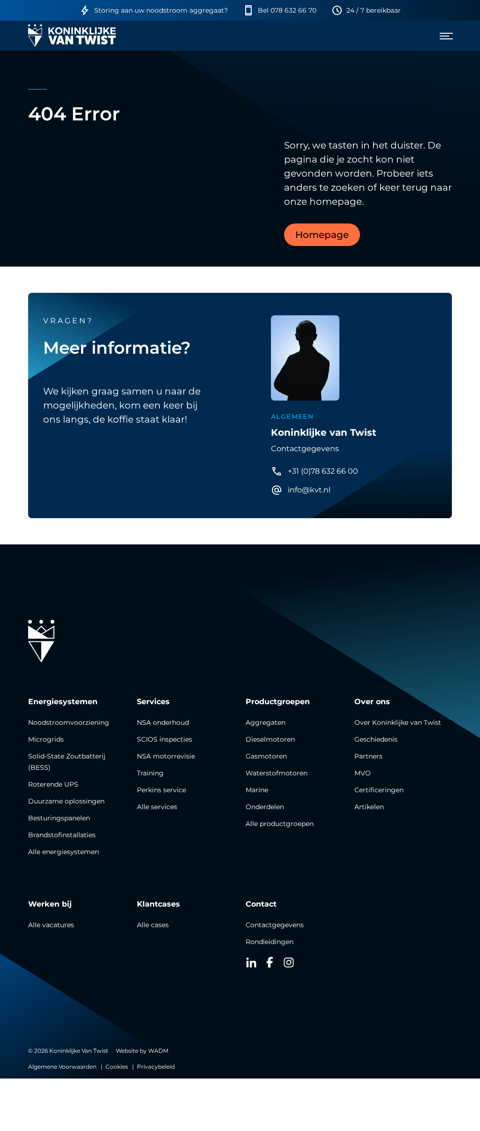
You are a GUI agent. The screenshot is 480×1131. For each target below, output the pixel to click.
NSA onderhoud (163, 722)
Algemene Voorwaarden (62, 1066)
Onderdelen (265, 807)
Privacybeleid (156, 1066)
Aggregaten (265, 722)
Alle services (157, 807)
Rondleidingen (269, 942)
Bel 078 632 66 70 (287, 10)
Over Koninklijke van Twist (397, 722)
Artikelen (369, 807)
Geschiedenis (376, 739)
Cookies (116, 1066)
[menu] (442, 35)
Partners (368, 756)
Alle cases (153, 925)
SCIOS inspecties (164, 739)
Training (150, 773)
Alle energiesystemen (63, 852)
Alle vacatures (51, 925)
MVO (362, 773)
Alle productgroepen (280, 823)
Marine (257, 790)
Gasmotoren (266, 756)
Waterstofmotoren (277, 773)
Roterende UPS (53, 784)
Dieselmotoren (270, 739)
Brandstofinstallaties (62, 835)
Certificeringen (379, 790)
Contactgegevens (275, 925)
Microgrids (46, 739)
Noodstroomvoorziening (68, 722)
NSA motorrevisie (166, 756)
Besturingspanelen (59, 818)
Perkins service (161, 790)
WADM (158, 1050)
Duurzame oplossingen (66, 801)
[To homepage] (72, 35)
